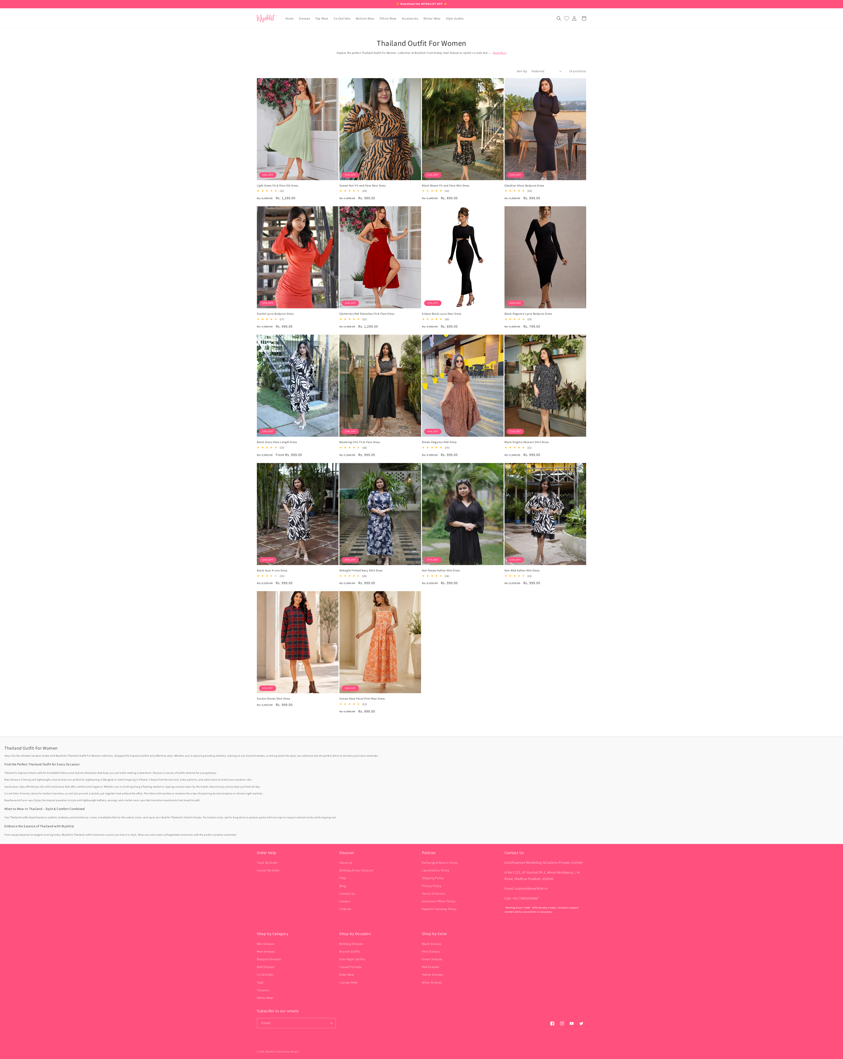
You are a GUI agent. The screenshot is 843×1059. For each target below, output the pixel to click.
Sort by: (522, 71)
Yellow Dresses (432, 974)
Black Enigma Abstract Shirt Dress (526, 442)
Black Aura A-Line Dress (272, 570)
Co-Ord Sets (265, 974)
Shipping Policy (433, 878)
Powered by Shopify (287, 1051)
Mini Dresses (265, 944)
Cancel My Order (268, 870)
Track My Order (267, 863)
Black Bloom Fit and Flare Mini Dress (445, 185)
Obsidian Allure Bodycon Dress (524, 185)
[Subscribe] (331, 1023)
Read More (499, 53)
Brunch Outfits (349, 951)
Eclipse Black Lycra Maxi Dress (441, 314)
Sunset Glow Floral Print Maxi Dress (362, 698)
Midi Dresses (265, 967)
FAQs (342, 878)
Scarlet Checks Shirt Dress (273, 698)
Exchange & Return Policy (440, 863)
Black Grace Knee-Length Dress (277, 442)
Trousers (263, 990)
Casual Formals (350, 967)
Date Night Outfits (352, 959)
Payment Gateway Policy (439, 909)
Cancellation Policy (435, 870)
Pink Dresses (431, 951)
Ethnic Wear (265, 998)
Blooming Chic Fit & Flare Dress (359, 442)
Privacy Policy (431, 886)
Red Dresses (430, 967)
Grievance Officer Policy (438, 901)
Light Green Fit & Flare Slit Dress (277, 185)
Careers (344, 901)
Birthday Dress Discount (356, 870)
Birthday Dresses (351, 944)
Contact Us (347, 894)
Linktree (345, 909)
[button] (559, 18)
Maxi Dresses (266, 951)
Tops (260, 982)
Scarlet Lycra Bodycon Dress (275, 314)
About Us (346, 863)
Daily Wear (346, 974)
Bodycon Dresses (269, 959)
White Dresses (432, 982)
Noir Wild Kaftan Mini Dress (521, 570)
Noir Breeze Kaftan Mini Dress (441, 570)
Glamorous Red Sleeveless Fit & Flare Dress (366, 314)
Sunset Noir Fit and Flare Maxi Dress (362, 185)
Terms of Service (433, 894)
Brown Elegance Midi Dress (439, 442)
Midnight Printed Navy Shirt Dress (361, 570)
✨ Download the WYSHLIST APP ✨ (421, 4)
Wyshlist (271, 1051)
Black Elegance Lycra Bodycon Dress (528, 314)
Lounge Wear (348, 982)
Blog (342, 886)
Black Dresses (431, 944)
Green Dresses (432, 959)
